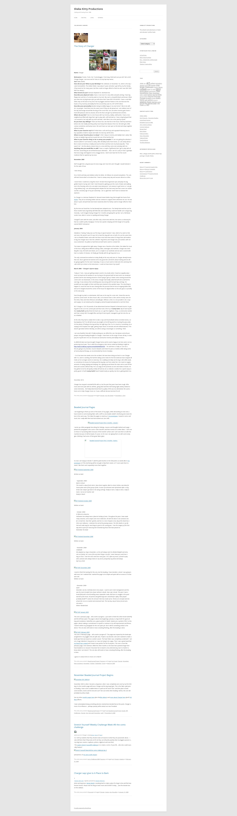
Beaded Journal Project (115, 711)
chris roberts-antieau (146, 125)
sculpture (155, 100)
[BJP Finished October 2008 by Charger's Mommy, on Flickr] (83, 501)
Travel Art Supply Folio (151, 167)
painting (142, 96)
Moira (141, 167)
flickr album (103, 697)
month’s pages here (88, 697)
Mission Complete (150, 169)
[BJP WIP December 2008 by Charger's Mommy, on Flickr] (82, 568)
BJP (127, 711)
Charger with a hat (78, 780)
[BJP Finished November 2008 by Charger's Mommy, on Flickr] (83, 536)
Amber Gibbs (143, 116)
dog (106, 395)
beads (124, 711)
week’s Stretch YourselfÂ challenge (87, 745)
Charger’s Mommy (100, 780)
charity (107, 792)
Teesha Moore (144, 140)
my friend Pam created (81, 643)
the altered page (151, 103)
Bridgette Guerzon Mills (146, 122)
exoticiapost (144, 91)
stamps (154, 102)
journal (155, 95)
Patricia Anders (144, 133)
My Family (110, 395)
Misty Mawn (143, 131)
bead (115, 661)
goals (145, 95)
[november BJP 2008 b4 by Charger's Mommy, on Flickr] (81, 679)
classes (160, 87)
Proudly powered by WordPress (82, 808)
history (149, 95)
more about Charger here (117, 697)
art (113, 661)
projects (149, 98)
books (153, 85)
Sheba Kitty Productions (88, 9)
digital (148, 89)
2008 (141, 83)
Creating (83, 17)
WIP (147, 105)
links (160, 94)
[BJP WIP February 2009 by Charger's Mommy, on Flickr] (81, 632)
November (87, 663)
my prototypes (113, 416)
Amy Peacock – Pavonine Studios (149, 118)
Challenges (77, 713)
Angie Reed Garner (145, 120)
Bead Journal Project (93, 661)
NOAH (76, 199)
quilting (150, 100)
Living (92, 17)
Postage (143, 98)
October (92, 663)
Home (75, 17)
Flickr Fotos (143, 62)
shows (148, 102)
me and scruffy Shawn (90, 755)
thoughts (114, 792)
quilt (102, 713)
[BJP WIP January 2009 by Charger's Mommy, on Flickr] (81, 612)
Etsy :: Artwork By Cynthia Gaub (148, 60)
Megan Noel (143, 129)
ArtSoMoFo (158, 83)
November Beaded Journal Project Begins (93, 675)
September (98, 663)
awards (142, 85)
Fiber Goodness (78, 663)
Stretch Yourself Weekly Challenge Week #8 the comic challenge (100, 725)
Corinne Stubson (144, 127)
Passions (102, 661)
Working (100, 17)
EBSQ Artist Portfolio (145, 57)
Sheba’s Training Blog (146, 64)
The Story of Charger (84, 46)
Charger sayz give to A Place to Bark (91, 773)
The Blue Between (145, 142)
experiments (152, 91)
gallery (141, 95)
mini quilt (91, 713)
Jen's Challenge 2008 (94, 759)
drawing (121, 759)
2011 (144, 83)
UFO (145, 105)
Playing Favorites (154, 96)
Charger (102, 395)
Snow (103, 663)
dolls (154, 89)
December (126, 661)
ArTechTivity (143, 55)
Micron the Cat (144, 178)
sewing (143, 101)
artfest (152, 83)
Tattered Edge (144, 138)
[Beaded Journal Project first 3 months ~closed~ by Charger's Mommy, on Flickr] (103, 423)
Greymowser (143, 174)
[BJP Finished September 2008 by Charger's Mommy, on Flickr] (83, 470)
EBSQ (158, 89)
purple (154, 98)
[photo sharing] (75, 732)
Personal (90, 395)
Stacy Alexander (144, 136)
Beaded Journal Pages (84, 407)
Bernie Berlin (90, 783)
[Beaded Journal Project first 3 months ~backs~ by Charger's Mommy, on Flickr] (103, 448)
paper (145, 96)
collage (143, 89)
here (93, 735)
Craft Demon (148, 171)
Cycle (151, 178)
